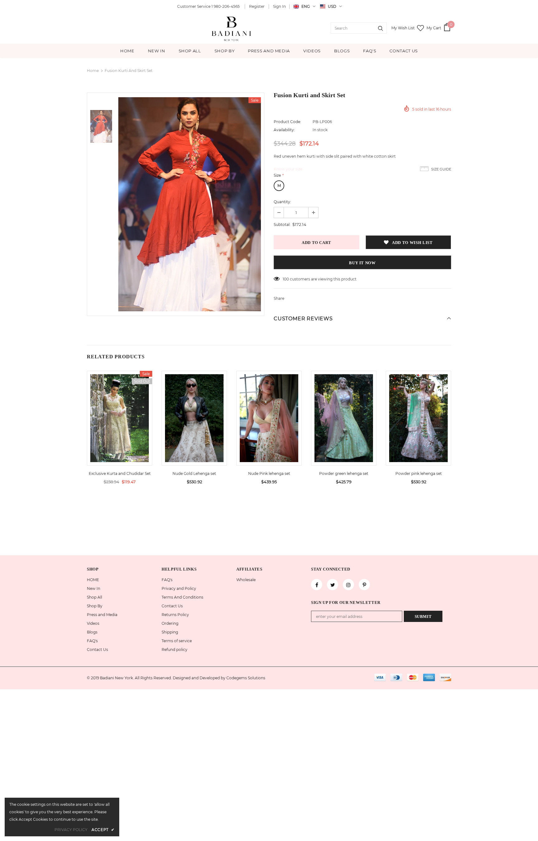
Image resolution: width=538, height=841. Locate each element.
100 (286, 279)
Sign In (279, 6)
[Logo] (232, 28)
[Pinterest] (364, 584)
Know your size (288, 169)
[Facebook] (316, 584)
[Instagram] (348, 584)
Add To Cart (194, 422)
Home (93, 70)
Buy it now (362, 262)
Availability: (284, 129)
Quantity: (282, 201)
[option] (189, 204)
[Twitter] (332, 584)
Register (257, 6)
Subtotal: (282, 224)
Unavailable (119, 422)
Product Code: (287, 121)
